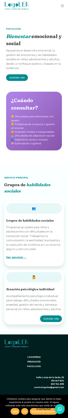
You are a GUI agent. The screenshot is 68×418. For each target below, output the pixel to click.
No (25, 411)
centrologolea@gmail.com (49, 387)
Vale (15, 411)
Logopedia (34, 357)
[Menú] (62, 5)
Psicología (34, 366)
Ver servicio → (16, 257)
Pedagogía (34, 361)
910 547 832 (57, 380)
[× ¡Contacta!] (60, 409)
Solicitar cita (17, 77)
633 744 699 (57, 384)
